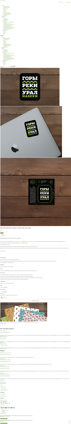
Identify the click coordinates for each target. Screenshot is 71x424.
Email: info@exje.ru (2, 404)
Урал (3, 67)
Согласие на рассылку (3, 390)
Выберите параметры (4, 348)
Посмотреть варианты (3, 323)
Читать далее (1, 379)
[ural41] (31, 157)
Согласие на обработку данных (4, 389)
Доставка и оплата (3, 386)
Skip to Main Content (2, 0)
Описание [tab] (3, 234)
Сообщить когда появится (4, 418)
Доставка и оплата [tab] (4, 235)
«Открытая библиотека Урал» (30, 241)
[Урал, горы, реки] (29, 105)
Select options (3, 358)
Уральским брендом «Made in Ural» (17, 241)
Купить (3, 342)
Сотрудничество (3, 394)
